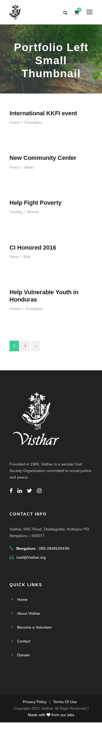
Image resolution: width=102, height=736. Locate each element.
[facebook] (11, 491)
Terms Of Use (65, 702)
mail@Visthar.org (31, 557)
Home (14, 257)
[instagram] (39, 491)
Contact (23, 641)
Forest (15, 122)
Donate (23, 655)
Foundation (33, 122)
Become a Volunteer (34, 627)
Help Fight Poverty (35, 202)
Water (29, 167)
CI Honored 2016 (33, 247)
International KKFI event (43, 113)
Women (33, 212)
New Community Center (43, 157)
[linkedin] (19, 491)
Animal (15, 309)
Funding (16, 212)
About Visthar (28, 613)
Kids (27, 257)
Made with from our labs (51, 715)
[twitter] (29, 491)
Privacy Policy (35, 702)
